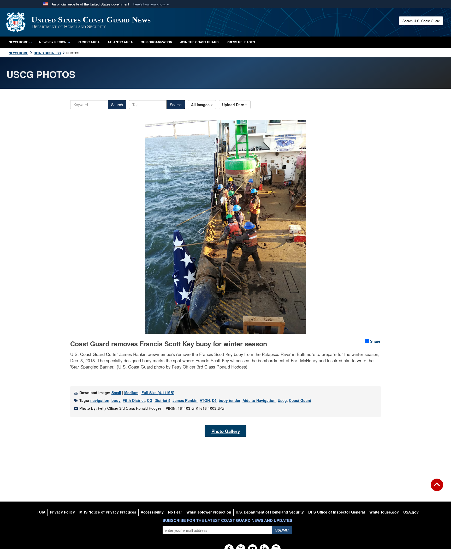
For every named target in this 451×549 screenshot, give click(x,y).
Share (375, 341)
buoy (116, 400)
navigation (99, 400)
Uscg (282, 400)
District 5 (162, 400)
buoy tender (229, 400)
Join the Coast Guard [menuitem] (199, 42)
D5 (214, 400)
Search (117, 104)
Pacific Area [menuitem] (89, 42)
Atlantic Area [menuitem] (120, 42)
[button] (151, 4)
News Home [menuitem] (18, 42)
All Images (201, 104)
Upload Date (233, 104)
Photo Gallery (225, 431)
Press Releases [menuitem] (241, 42)
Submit (282, 530)
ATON (205, 400)
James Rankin (185, 400)
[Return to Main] (437, 488)
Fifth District (134, 400)
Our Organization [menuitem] (156, 42)
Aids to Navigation (259, 400)
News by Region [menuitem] (53, 42)
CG (149, 400)
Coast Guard (300, 400)
